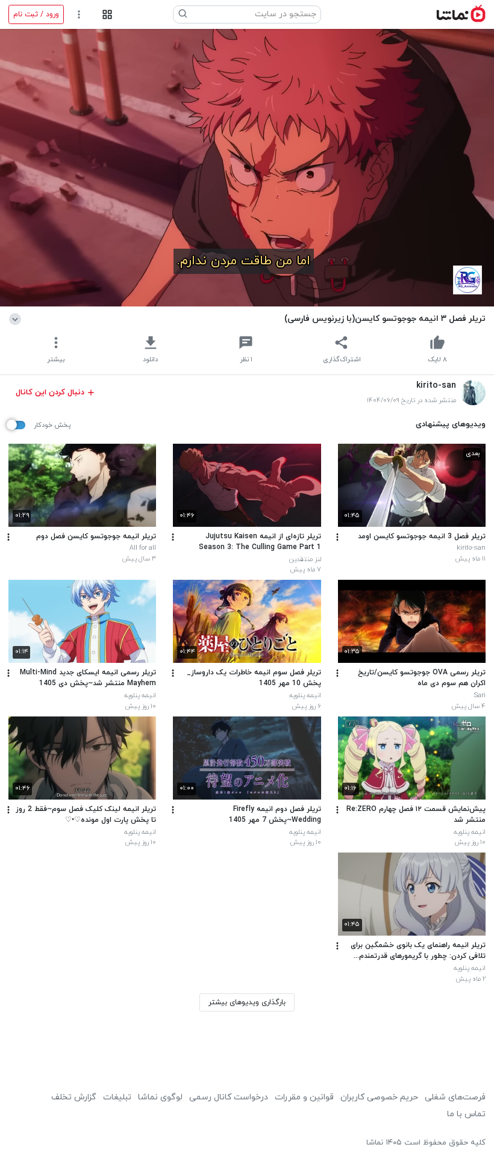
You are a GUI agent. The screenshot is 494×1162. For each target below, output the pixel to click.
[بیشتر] (337, 537)
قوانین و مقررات (304, 1097)
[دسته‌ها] (107, 15)
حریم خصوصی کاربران (379, 1097)
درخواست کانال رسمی (228, 1097)
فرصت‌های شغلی (455, 1097)
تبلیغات (117, 1097)
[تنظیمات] (79, 15)
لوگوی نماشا (160, 1097)
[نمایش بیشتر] (17, 318)
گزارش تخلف (73, 1097)
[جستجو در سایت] (183, 14)
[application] (247, 167)
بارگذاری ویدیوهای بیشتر (247, 1002)
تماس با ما (466, 1114)
